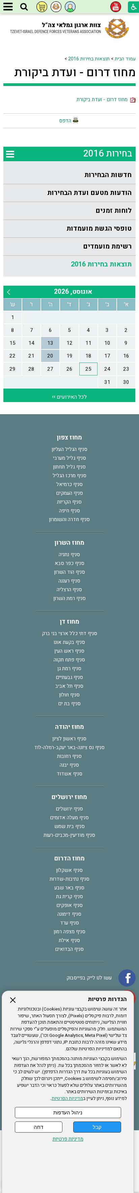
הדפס (65, 120)
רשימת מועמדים (107, 246)
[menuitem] (69, 175)
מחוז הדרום (69, 858)
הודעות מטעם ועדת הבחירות (89, 193)
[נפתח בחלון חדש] (115, 6)
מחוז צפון (69, 437)
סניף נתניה (69, 554)
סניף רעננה (69, 581)
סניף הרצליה (69, 589)
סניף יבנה (69, 765)
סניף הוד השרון (69, 572)
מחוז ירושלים (69, 797)
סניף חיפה (69, 510)
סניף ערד (69, 923)
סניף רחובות (69, 756)
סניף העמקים (69, 493)
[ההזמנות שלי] (41, 6)
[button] (24, 7)
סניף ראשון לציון (69, 738)
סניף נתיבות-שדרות (69, 879)
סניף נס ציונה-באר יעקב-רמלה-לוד (69, 747)
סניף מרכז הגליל (69, 475)
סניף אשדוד (69, 773)
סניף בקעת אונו (69, 642)
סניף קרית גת (69, 896)
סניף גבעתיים (69, 677)
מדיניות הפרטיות (67, 1098)
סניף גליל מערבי (69, 458)
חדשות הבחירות (108, 175)
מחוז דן (69, 621)
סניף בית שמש (69, 826)
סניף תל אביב (69, 686)
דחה (38, 1127)
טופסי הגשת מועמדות (99, 228)
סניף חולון (69, 695)
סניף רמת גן (69, 668)
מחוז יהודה (69, 727)
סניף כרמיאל (69, 484)
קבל (97, 1127)
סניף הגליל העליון (69, 449)
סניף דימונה (69, 914)
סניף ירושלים (69, 809)
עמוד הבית (125, 58)
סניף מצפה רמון (69, 931)
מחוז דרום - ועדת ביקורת (75, 72)
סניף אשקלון (69, 870)
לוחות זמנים (113, 211)
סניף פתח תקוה (69, 659)
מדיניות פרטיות (68, 1139)
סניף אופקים (69, 905)
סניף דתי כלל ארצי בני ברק (69, 633)
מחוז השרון (69, 542)
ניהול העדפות (67, 1112)
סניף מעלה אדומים (69, 817)
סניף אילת (69, 940)
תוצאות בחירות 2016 (89, 58)
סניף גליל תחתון (69, 467)
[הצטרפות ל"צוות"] (56, 6)
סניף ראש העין (69, 651)
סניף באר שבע (69, 887)
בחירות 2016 (107, 153)
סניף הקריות (69, 502)
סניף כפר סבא (69, 563)
